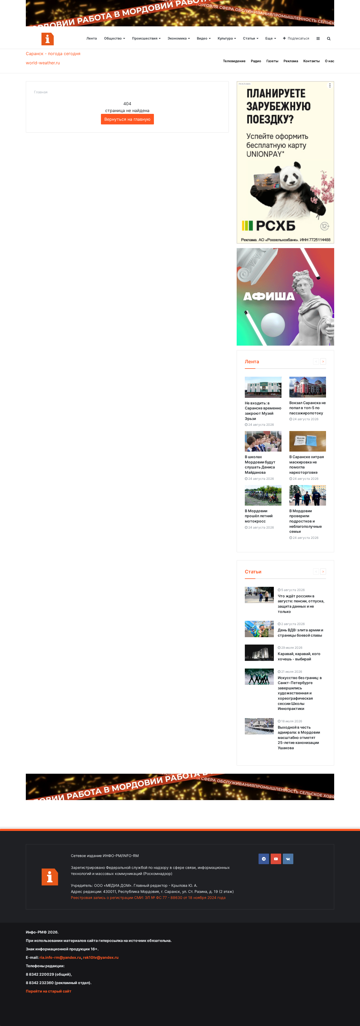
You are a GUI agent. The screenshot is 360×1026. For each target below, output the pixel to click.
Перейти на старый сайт (48, 991)
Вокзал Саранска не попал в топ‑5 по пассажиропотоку (307, 407)
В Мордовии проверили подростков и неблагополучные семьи (305, 521)
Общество (113, 38)
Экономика (177, 38)
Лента (91, 38)
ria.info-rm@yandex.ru (60, 957)
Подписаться (298, 38)
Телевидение (234, 61)
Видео (202, 38)
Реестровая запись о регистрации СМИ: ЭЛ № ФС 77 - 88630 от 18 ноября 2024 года (148, 897)
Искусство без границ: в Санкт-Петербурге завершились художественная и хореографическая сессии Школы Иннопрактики (300, 693)
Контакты (311, 61)
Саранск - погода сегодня (53, 53)
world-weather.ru (43, 62)
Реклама (291, 61)
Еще (269, 38)
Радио (256, 61)
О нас (329, 61)
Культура (225, 38)
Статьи (249, 38)
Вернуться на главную (127, 119)
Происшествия (144, 38)
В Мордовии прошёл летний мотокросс (259, 516)
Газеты (272, 61)
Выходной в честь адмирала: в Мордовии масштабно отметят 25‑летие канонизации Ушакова (299, 737)
